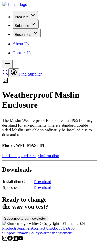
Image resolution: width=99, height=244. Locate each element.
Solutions (22, 26)
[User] (13, 72)
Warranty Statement (56, 233)
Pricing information (43, 155)
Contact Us (41, 228)
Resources (23, 35)
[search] (5, 74)
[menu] (7, 64)
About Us (59, 228)
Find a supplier (14, 155)
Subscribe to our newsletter (25, 218)
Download (42, 181)
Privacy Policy (27, 233)
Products (22, 17)
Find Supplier (30, 74)
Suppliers (24, 228)
